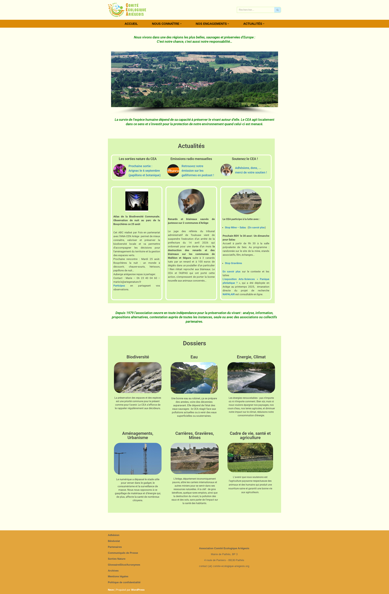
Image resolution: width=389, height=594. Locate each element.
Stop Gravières (233, 263)
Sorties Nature (116, 558)
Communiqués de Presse (123, 552)
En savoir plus (257, 227)
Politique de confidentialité (124, 582)
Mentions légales (118, 576)
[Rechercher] (277, 10)
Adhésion (113, 535)
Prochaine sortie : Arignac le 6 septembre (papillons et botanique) (145, 170)
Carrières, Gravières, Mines (194, 435)
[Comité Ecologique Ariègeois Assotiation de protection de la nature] (127, 10)
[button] (181, 23)
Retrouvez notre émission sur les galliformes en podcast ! (198, 170)
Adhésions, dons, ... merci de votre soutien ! (251, 170)
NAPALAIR (229, 294)
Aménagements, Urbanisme (137, 435)
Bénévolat (114, 541)
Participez (119, 285)
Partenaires (115, 547)
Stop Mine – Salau (235, 227)
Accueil (131, 23)
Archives (113, 570)
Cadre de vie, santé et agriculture (250, 435)
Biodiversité (138, 356)
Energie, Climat (251, 356)
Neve (111, 589)
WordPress (138, 589)
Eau (194, 356)
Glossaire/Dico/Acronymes (124, 564)
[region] (194, 83)
